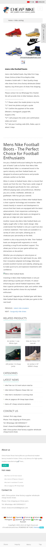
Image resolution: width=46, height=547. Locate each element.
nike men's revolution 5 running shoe (19, 395)
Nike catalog (19, 20)
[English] (40, 2)
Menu (29, 544)
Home (10, 20)
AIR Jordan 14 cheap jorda (13, 365)
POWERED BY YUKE (26, 527)
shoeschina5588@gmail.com (17, 508)
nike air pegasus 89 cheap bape (14, 486)
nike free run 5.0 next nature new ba (18, 385)
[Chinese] (30, 2)
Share (6, 544)
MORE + (5, 465)
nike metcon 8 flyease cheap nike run (19, 390)
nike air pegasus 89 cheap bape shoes (19, 399)
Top (40, 544)
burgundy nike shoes (18, 311)
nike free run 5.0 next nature (13, 476)
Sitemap (36, 527)
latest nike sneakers (21, 308)
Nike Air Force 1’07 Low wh (33, 342)
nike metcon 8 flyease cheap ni (13, 479)
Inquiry (17, 544)
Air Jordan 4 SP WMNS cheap (32, 365)
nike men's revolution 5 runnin (13, 482)
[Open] (43, 33)
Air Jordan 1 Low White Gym (13, 342)
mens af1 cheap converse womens (18, 404)
